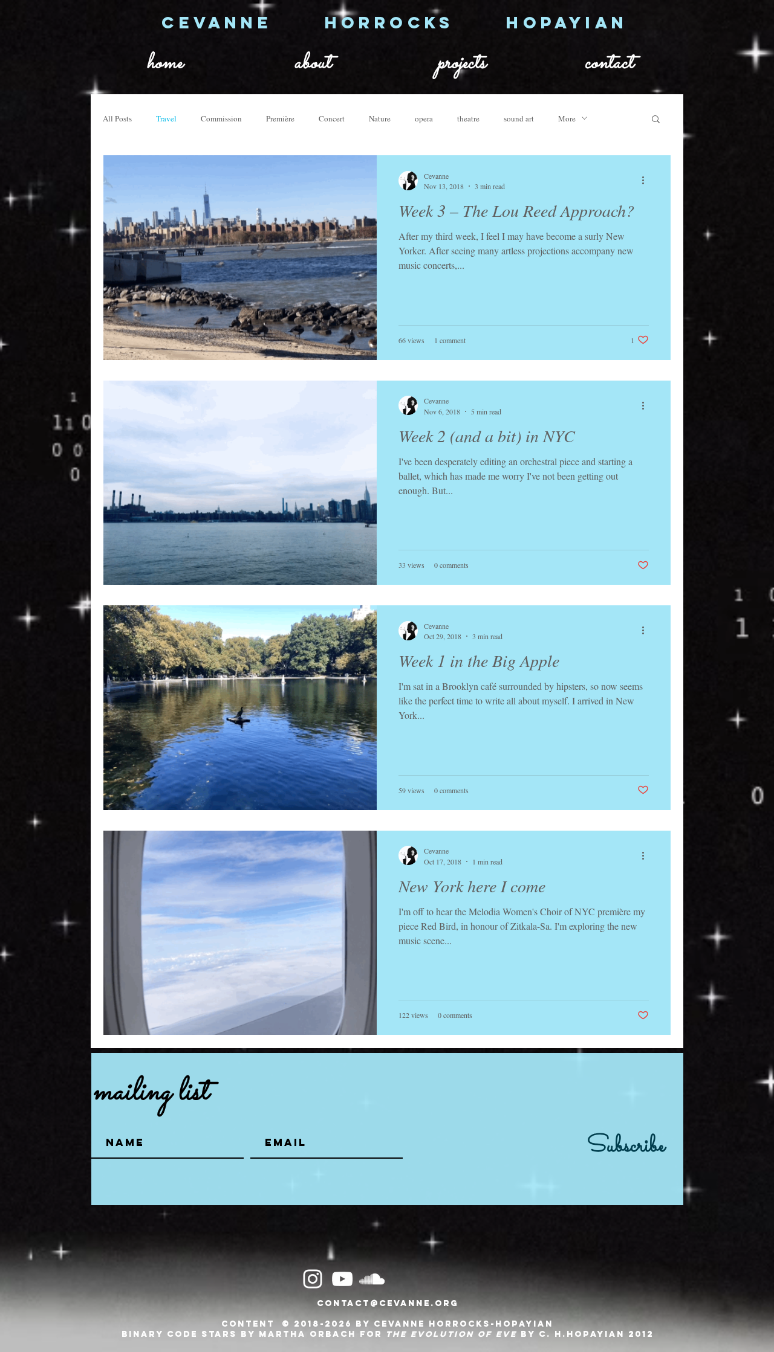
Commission (221, 118)
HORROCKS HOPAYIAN (476, 22)
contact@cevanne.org (387, 1303)
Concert (332, 118)
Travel (166, 118)
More (567, 118)
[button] (656, 120)
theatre (468, 118)
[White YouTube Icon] (342, 1279)
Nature (380, 118)
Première (280, 118)
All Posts (117, 118)
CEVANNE (242, 22)
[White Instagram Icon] (312, 1279)
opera (424, 118)
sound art (519, 118)
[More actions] (647, 180)
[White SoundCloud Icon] (372, 1279)
